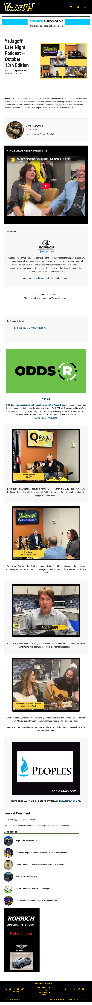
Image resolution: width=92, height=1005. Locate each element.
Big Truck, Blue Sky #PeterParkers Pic (30, 328)
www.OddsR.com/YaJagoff (46, 418)
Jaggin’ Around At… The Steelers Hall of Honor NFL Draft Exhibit (40, 865)
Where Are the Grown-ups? (26, 877)
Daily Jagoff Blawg (8, 79)
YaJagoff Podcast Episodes (26, 79)
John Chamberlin (34, 125)
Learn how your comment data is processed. (53, 825)
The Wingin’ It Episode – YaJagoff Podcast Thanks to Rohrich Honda (41, 853)
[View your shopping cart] (71, 7)
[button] (78, 7)
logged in (17, 819)
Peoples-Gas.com (70, 801)
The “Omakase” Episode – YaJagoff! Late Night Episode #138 (39, 900)
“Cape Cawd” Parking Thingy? (27, 841)
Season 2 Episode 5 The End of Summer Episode (34, 888)
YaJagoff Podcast (17, 79)
